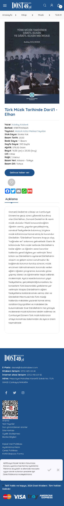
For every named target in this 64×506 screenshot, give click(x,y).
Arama (5, 420)
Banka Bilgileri (9, 436)
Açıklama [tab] (11, 199)
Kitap (24, 15)
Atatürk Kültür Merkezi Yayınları (30, 131)
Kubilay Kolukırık (20, 124)
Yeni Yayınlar (8, 423)
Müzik (41, 15)
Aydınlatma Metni (11, 447)
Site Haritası (8, 430)
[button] (44, 5)
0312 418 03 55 (34, 374)
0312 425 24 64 (28, 371)
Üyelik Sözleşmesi (11, 433)
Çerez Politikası (10, 450)
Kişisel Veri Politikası (12, 443)
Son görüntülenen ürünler (14, 427)
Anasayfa (7, 15)
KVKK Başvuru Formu (13, 453)
